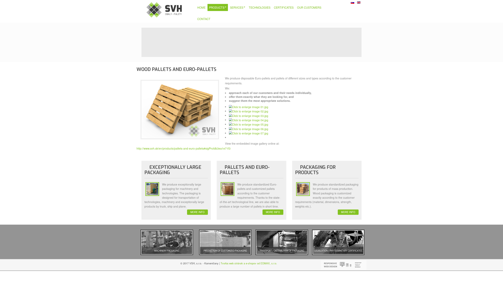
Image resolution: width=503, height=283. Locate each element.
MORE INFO (197, 212)
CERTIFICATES (284, 7)
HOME (201, 7)
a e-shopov (249, 263)
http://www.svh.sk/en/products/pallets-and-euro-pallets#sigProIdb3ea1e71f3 (183, 148)
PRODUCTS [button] (216, 7)
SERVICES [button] (236, 7)
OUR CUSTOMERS (309, 7)
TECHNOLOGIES (259, 7)
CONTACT (203, 19)
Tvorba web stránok (232, 263)
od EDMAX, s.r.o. (266, 263)
